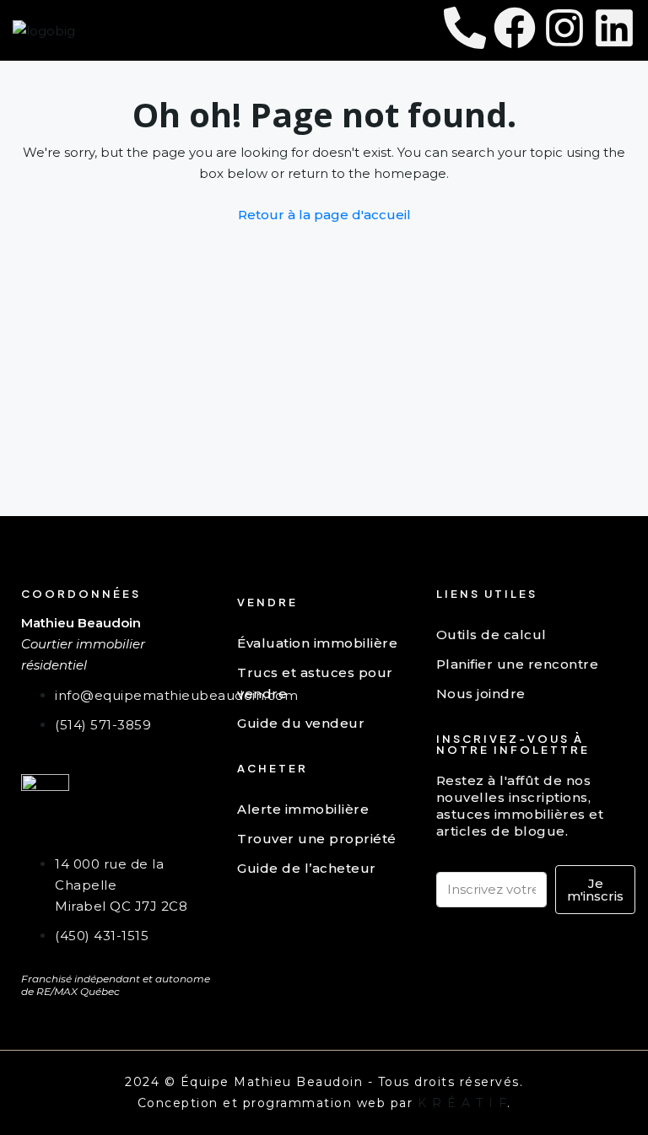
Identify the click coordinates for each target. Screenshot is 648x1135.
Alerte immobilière (303, 809)
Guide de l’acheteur (306, 868)
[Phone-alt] (465, 28)
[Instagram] (564, 28)
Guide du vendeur (300, 723)
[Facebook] (515, 28)
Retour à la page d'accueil (324, 215)
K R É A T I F (463, 1103)
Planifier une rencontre (517, 664)
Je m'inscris (595, 889)
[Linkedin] (614, 28)
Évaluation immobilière (317, 643)
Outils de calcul (491, 635)
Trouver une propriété (317, 839)
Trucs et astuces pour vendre (315, 683)
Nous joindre (481, 694)
